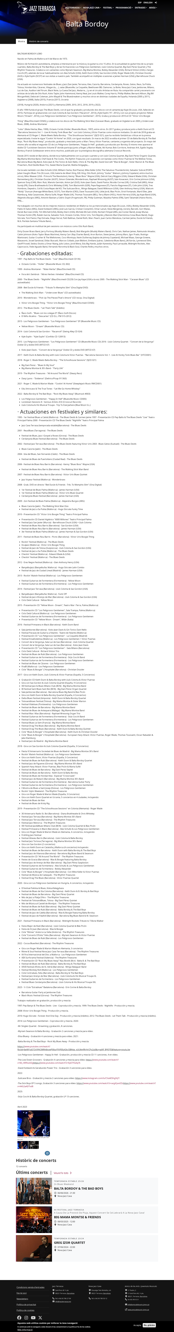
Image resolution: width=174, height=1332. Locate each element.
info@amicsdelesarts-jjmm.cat (138, 1305)
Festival (107, 7)
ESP (140, 2)
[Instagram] (26, 1318)
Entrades (140, 7)
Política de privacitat (26, 1304)
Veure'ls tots (61, 1173)
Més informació (25, 1329)
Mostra (21, 41)
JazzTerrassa (72, 7)
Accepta (137, 1325)
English (148, 2)
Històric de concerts (38, 41)
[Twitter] (40, 1318)
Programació (123, 7)
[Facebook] (19, 1318)
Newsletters (22, 1298)
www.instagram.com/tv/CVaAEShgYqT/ (101, 1078)
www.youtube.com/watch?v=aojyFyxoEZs (103, 1083)
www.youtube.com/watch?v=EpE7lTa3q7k (60, 1062)
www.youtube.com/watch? (37, 1046)
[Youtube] (33, 1318)
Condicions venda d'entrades (30, 1287)
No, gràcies (149, 1325)
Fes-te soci (22, 1293)
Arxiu (152, 7)
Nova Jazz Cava (91, 7)
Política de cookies (25, 1310)
